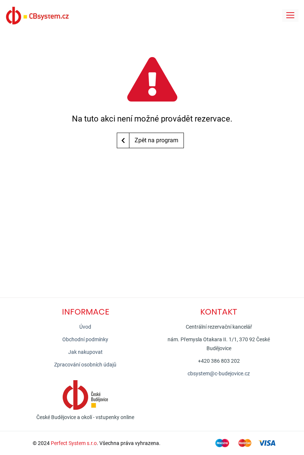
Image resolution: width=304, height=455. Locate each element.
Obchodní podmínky (85, 339)
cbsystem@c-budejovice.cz (219, 373)
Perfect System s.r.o (74, 443)
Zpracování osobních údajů (85, 365)
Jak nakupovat (85, 352)
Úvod (85, 327)
